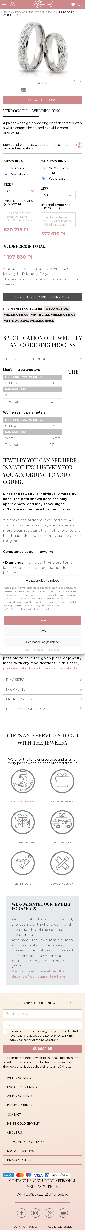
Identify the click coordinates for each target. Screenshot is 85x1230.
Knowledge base (21, 1151)
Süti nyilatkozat (34, 649)
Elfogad (42, 620)
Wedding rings (23, 12)
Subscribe (42, 1049)
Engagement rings (23, 1087)
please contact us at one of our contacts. (40, 668)
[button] (39, 83)
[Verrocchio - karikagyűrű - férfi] (16, 175)
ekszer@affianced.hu (51, 1194)
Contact (14, 1114)
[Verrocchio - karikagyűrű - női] (53, 179)
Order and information (42, 297)
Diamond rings (19, 1105)
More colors (42, 100)
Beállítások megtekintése (42, 642)
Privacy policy (52, 649)
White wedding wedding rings (29, 321)
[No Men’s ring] (18, 168)
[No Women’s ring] (57, 170)
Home (7, 12)
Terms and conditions (26, 1142)
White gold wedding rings (53, 314)
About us (14, 1132)
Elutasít (42, 631)
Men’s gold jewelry (24, 1123)
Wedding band (45, 12)
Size (8, 184)
